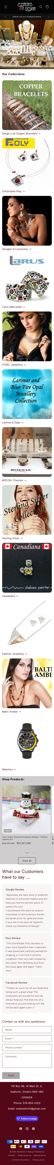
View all (27, 860)
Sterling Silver (10, 538)
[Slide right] (33, 853)
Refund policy (40, 1155)
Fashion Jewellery (13, 653)
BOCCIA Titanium (12, 480)
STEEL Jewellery (12, 364)
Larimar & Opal (11, 422)
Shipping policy (24, 1155)
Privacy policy (38, 1160)
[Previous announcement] (5, 17)
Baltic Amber (10, 711)
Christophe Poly (12, 191)
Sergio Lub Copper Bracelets (19, 133)
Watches (7, 769)
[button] (6, 7)
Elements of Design (25, 1152)
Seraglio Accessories (15, 249)
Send (11, 1075)
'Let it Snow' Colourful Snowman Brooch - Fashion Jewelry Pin (25, 838)
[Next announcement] (49, 17)
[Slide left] (21, 853)
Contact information (21, 1160)
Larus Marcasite (12, 306)
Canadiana (8, 596)
